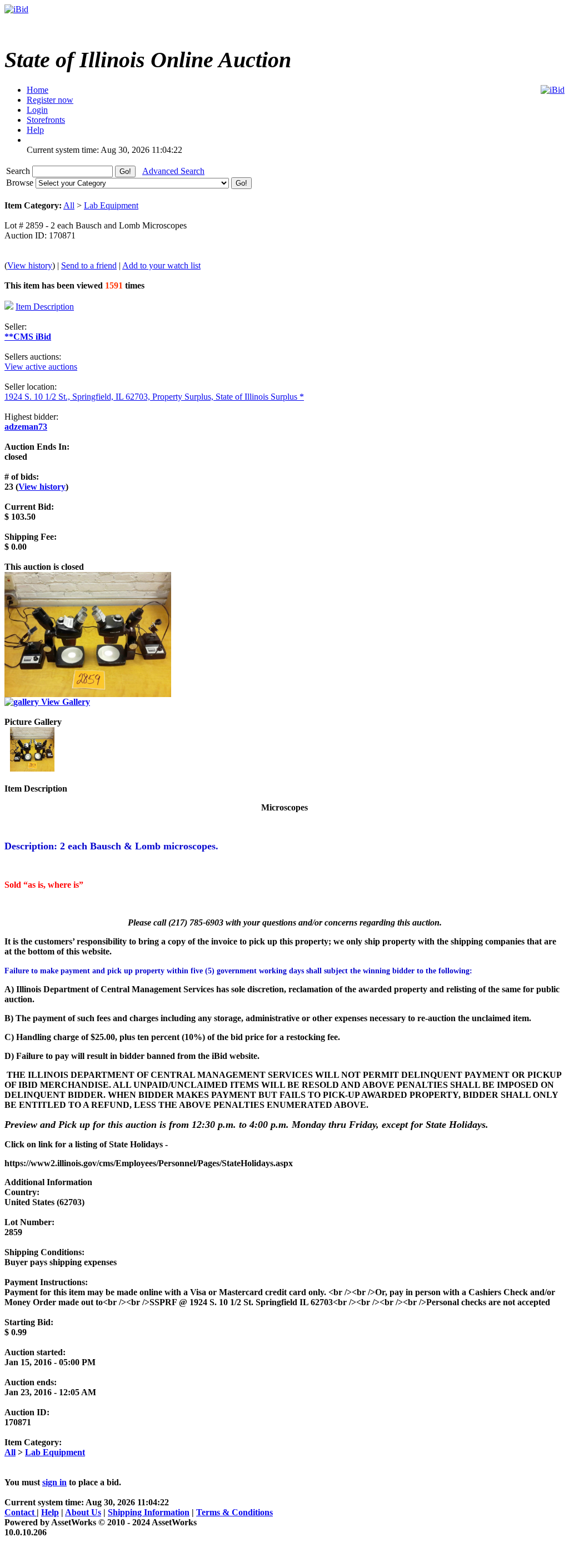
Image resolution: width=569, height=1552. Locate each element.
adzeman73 (25, 426)
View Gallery (64, 702)
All (68, 205)
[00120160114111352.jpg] (32, 768)
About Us (83, 1512)
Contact (20, 1512)
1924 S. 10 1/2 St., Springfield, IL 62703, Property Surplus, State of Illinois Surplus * (154, 396)
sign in (54, 1482)
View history (29, 265)
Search (19, 171)
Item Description (45, 306)
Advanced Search (173, 171)
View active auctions (40, 366)
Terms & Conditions (234, 1512)
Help (50, 1512)
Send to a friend (89, 265)
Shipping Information (148, 1512)
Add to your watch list (161, 265)
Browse (21, 182)
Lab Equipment (111, 205)
